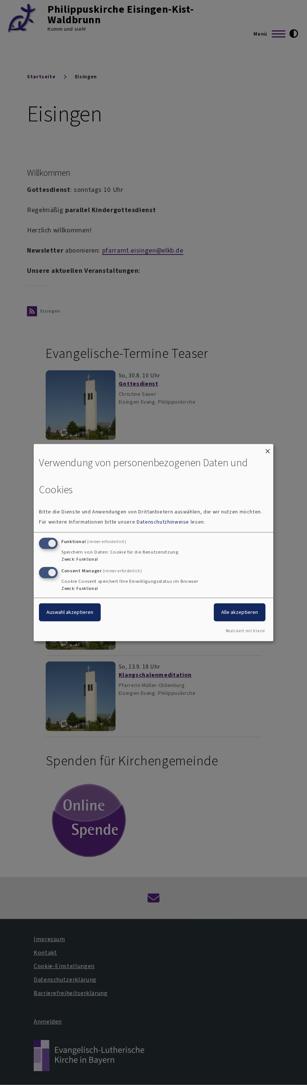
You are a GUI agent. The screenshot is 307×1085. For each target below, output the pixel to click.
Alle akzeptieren (239, 612)
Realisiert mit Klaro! (245, 631)
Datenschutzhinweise (163, 521)
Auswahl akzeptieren (69, 612)
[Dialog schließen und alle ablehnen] (267, 448)
